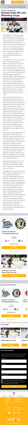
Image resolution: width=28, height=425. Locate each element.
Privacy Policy (14, 407)
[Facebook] (9, 413)
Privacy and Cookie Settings (19, 409)
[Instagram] (14, 413)
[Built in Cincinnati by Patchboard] (14, 419)
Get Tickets (17, 2)
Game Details (14, 251)
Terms (20, 407)
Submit (14, 386)
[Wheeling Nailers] (3, 2)
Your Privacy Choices (7, 409)
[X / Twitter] (19, 413)
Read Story (14, 275)
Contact (8, 407)
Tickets (15, 247)
